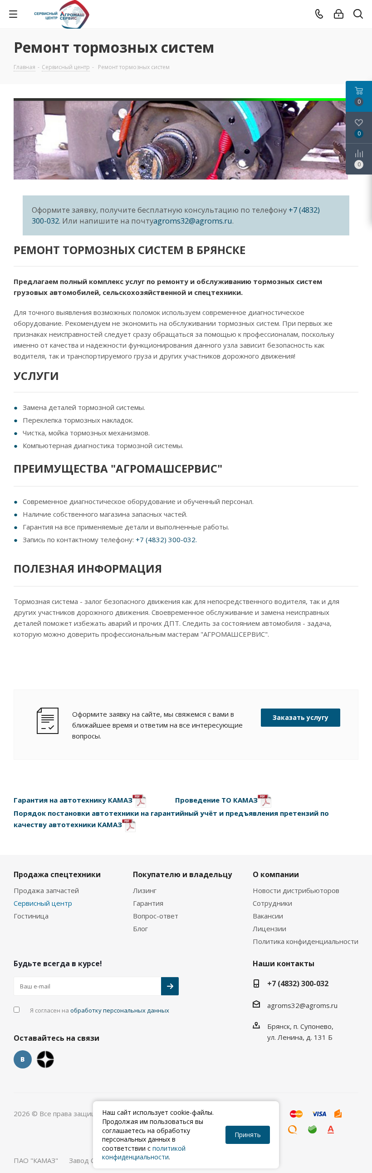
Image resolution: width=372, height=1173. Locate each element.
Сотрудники (272, 903)
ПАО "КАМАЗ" (36, 1160)
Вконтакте (23, 1059)
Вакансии (268, 915)
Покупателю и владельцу (182, 874)
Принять (248, 1134)
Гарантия (148, 903)
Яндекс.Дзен (45, 1059)
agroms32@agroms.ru (192, 220)
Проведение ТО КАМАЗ (216, 799)
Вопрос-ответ (155, 915)
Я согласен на (99, 1010)
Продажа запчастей (46, 890)
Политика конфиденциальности (305, 941)
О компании (276, 874)
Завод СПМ (87, 1160)
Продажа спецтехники (57, 874)
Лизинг (145, 890)
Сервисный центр (43, 903)
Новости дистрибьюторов (296, 890)
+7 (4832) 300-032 (297, 983)
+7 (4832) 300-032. (166, 539)
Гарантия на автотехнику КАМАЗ (73, 799)
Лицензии (269, 928)
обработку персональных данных (119, 1010)
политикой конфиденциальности (144, 1153)
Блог (140, 928)
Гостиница (31, 915)
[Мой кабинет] (338, 14)
